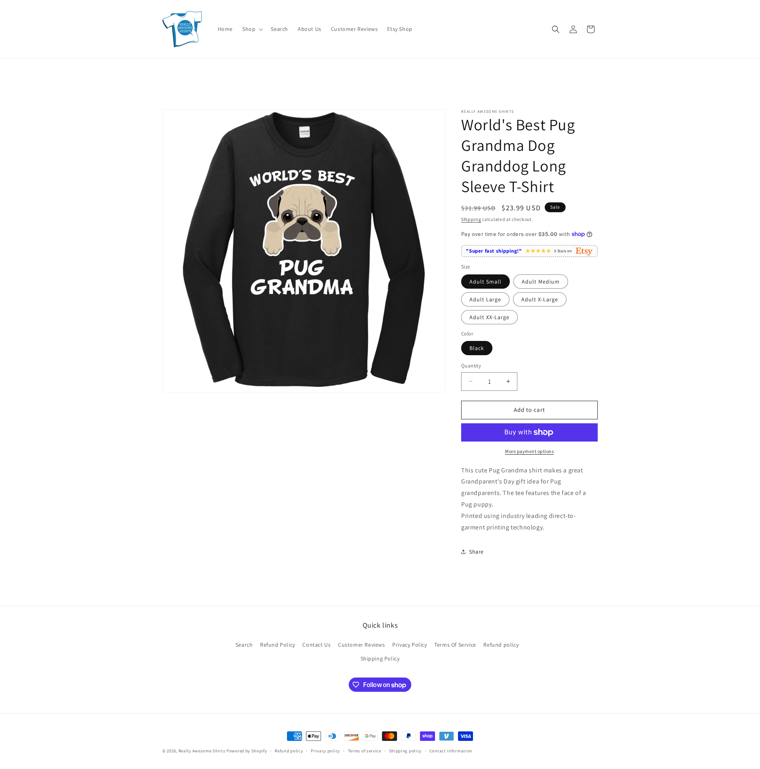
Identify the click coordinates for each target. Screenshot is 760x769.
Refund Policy (277, 644)
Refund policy (501, 644)
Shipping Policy (380, 658)
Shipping (471, 219)
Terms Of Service (455, 644)
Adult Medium (541, 281)
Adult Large (485, 299)
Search (244, 644)
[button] (252, 29)
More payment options (529, 451)
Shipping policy (405, 751)
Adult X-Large (539, 299)
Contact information (450, 751)
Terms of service (364, 751)
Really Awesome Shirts (202, 751)
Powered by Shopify (246, 751)
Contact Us (316, 644)
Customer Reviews (361, 644)
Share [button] (476, 551)
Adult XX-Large (489, 317)
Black (476, 348)
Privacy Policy (409, 644)
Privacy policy (325, 751)
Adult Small (485, 281)
